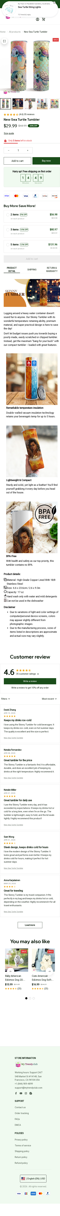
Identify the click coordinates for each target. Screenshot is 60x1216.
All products (15, 32)
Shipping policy (22, 1151)
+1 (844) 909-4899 (24, 1084)
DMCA (18, 1125)
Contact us (20, 1107)
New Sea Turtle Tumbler (13, 738)
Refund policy (21, 1163)
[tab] (26, 998)
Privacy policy (21, 1139)
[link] (9, 9)
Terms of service (23, 1145)
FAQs (17, 1119)
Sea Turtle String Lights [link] (29, 7)
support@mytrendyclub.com (28, 1088)
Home (3, 32)
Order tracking (22, 1113)
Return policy (21, 1157)
